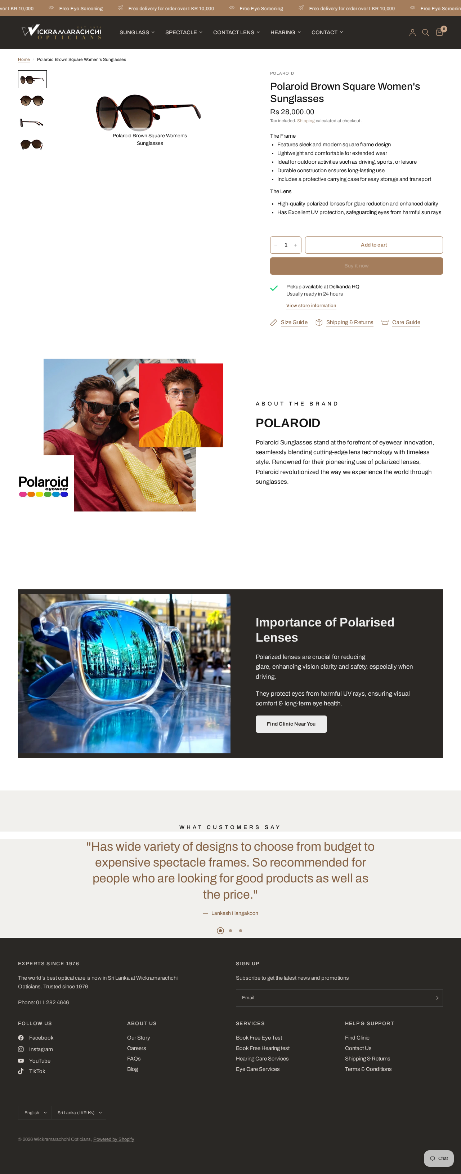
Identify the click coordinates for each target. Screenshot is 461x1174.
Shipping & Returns (367, 1059)
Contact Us (358, 1048)
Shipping (306, 120)
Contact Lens (233, 32)
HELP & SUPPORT (370, 1023)
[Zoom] (189, 85)
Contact (324, 32)
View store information (311, 305)
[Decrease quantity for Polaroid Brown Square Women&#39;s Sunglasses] (275, 245)
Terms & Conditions (368, 1069)
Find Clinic (357, 1038)
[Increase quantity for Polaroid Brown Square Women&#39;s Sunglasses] (295, 245)
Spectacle (181, 32)
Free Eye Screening (60, 8)
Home (24, 59)
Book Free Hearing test (263, 1048)
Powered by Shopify (113, 1139)
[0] (438, 32)
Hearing (282, 32)
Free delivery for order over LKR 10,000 (151, 8)
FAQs (134, 1059)
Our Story (138, 1038)
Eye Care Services (258, 1069)
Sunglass (134, 32)
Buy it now (356, 266)
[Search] (426, 32)
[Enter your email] (436, 998)
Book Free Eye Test (259, 1038)
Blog (132, 1069)
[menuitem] (137, 32)
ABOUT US (142, 1023)
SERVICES (250, 1023)
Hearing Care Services (262, 1059)
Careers (136, 1048)
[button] (291, 724)
